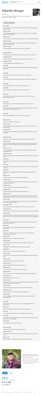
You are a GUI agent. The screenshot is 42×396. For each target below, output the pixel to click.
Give (11, 373)
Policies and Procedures (19, 392)
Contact (34, 392)
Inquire (5, 373)
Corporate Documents (27, 392)
